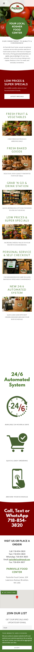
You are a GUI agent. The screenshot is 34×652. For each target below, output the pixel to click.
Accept (17, 647)
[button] (4, 3)
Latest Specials (17, 96)
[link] (17, 3)
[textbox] (17, 627)
